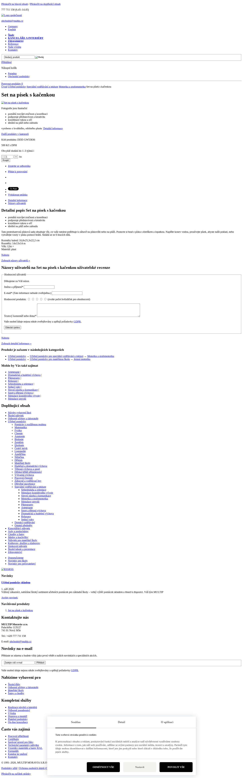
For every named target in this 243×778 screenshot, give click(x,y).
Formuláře (13, 751)
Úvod (4, 86)
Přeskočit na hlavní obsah (14, 4)
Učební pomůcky (17, 86)
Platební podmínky (18, 719)
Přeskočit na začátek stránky (16, 773)
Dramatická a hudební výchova (24, 375)
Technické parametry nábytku (23, 745)
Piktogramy (14, 378)
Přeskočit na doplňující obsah (45, 4)
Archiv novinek (9, 597)
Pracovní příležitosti (18, 736)
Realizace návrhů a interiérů (22, 707)
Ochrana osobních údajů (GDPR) (36, 768)
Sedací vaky (14, 386)
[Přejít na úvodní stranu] (11, 15)
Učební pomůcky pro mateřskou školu (50, 359)
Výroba (12, 713)
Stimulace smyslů (17, 398)
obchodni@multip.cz (12, 20)
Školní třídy (14, 684)
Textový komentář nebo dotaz (20, 316)
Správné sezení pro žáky (20, 742)
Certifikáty (13, 739)
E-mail (27, 293)
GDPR (77, 321)
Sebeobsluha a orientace (20, 383)
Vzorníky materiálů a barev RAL (25, 748)
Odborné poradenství (19, 710)
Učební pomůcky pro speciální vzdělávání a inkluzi (56, 356)
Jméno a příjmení (13, 287)
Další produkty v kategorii (15, 134)
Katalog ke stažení (17, 754)
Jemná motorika (82, 359)
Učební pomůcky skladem (15, 582)
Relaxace (13, 381)
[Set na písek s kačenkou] (15, 102)
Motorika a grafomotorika (72, 86)
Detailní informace (53, 128)
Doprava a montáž (17, 716)
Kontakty (13, 757)
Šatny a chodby (16, 693)
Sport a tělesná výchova (20, 392)
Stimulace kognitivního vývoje (24, 395)
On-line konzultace (18, 722)
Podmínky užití (9, 768)
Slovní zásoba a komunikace (23, 389)
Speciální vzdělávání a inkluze (42, 86)
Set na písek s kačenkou (20, 610)
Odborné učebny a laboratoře (23, 687)
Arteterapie (14, 372)
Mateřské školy (16, 690)
